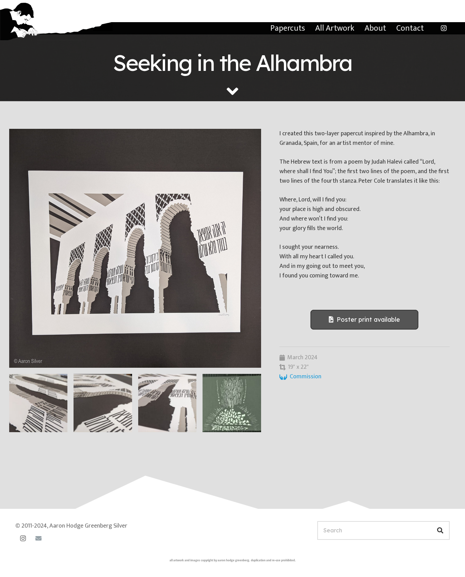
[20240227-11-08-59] (135, 248)
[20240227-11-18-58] (167, 403)
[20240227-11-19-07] (103, 403)
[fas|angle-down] (232, 91)
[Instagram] (443, 28)
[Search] (440, 530)
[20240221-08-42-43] (232, 403)
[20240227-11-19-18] (38, 403)
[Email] (38, 538)
